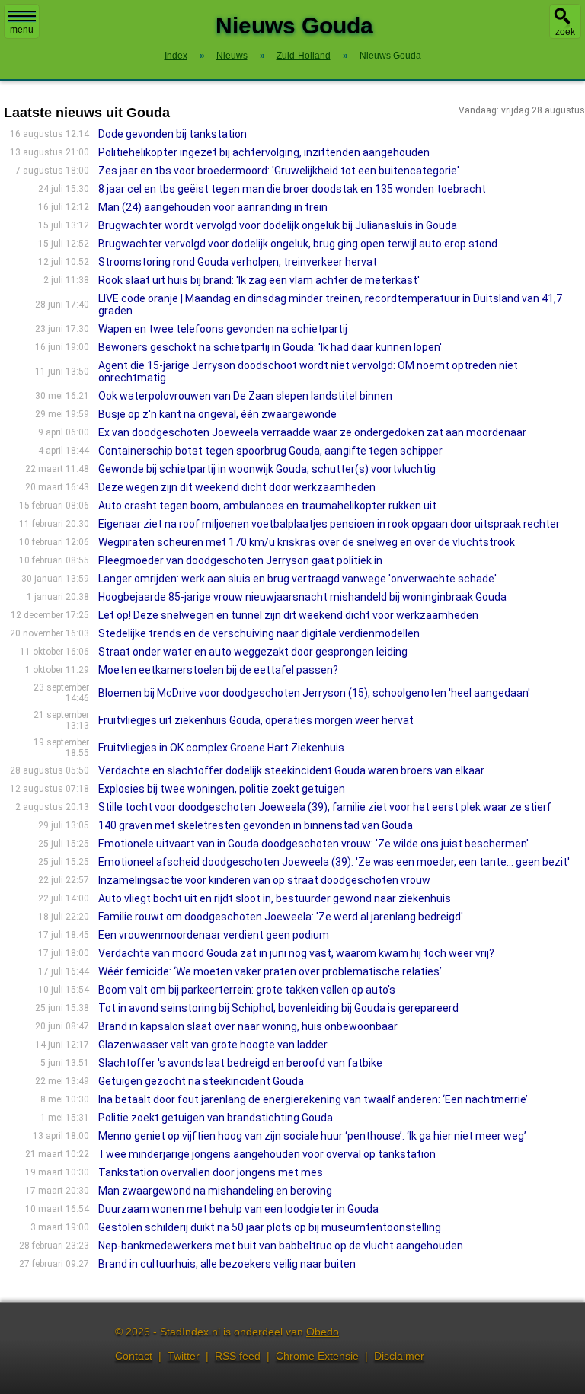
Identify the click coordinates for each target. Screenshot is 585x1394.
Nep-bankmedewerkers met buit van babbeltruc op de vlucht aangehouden (280, 1245)
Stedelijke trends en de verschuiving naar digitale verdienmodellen (259, 633)
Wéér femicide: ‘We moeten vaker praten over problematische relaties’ (270, 971)
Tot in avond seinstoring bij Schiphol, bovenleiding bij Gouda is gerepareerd (278, 1008)
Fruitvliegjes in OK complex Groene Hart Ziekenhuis (221, 748)
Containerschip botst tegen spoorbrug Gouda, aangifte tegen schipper (270, 451)
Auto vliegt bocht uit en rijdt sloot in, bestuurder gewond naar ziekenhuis (274, 898)
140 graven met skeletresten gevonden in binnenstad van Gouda (255, 825)
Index (176, 55)
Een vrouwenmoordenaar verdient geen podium (213, 935)
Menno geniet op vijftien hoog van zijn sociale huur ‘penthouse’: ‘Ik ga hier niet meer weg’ (312, 1136)
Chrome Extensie (317, 1356)
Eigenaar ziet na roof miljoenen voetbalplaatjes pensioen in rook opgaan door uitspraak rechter (329, 524)
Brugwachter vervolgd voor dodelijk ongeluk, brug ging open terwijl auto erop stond (297, 244)
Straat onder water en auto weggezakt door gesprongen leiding (253, 652)
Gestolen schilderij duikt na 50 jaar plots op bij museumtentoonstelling (269, 1227)
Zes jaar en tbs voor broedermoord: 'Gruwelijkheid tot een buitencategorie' (278, 170)
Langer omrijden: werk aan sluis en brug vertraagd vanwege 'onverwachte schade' (297, 579)
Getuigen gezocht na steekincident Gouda (201, 1081)
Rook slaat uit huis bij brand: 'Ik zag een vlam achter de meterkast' (259, 280)
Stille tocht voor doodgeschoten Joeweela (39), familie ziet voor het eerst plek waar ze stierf (324, 807)
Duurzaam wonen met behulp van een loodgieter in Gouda (238, 1209)
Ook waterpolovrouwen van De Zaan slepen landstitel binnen (245, 396)
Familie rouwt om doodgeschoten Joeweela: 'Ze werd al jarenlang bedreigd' (280, 917)
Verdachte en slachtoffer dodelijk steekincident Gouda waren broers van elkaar (291, 770)
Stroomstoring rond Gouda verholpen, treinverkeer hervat (237, 262)
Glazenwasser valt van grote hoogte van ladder (213, 1044)
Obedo (322, 1331)
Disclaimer (399, 1356)
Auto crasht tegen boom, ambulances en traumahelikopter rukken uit (267, 505)
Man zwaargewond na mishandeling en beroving (215, 1191)
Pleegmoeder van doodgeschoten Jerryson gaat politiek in (240, 560)
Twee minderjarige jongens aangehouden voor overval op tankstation (267, 1154)
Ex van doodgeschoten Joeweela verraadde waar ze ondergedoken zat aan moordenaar (312, 432)
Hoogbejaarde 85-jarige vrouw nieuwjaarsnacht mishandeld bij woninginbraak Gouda (302, 597)
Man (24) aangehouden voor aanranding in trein (213, 207)
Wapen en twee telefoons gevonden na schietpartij (222, 329)
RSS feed (238, 1356)
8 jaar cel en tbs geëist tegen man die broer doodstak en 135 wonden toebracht (292, 189)
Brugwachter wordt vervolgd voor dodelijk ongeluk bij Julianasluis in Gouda (277, 225)
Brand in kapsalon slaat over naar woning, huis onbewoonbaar (248, 1026)
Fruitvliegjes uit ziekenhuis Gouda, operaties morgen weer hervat (256, 720)
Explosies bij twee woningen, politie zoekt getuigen (221, 789)
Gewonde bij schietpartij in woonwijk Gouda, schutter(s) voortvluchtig (267, 469)
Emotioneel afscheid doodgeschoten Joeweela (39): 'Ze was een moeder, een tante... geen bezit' (334, 862)
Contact (133, 1356)
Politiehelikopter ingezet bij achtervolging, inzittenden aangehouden (264, 152)
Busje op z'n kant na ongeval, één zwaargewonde (217, 414)
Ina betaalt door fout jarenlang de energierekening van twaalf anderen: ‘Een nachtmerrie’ (313, 1099)
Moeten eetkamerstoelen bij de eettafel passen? (218, 670)
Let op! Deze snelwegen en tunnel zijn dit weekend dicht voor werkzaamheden (288, 615)
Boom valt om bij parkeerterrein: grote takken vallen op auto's (246, 990)
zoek (565, 32)
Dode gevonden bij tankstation (172, 134)
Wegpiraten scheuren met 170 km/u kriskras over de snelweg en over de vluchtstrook (306, 542)
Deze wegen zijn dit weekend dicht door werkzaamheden (237, 487)
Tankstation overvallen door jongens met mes (210, 1172)
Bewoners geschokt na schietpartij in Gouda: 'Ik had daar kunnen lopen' (270, 347)
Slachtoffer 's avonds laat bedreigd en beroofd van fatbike (240, 1063)
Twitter (184, 1356)
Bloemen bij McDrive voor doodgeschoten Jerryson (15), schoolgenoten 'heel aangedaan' (314, 693)
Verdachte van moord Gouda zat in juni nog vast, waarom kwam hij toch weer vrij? (296, 953)
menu (22, 29)
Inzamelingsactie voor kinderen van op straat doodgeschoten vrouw (264, 880)
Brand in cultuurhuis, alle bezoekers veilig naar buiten (227, 1264)
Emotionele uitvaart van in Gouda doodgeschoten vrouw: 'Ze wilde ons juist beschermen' (313, 843)
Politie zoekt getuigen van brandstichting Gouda (215, 1118)
